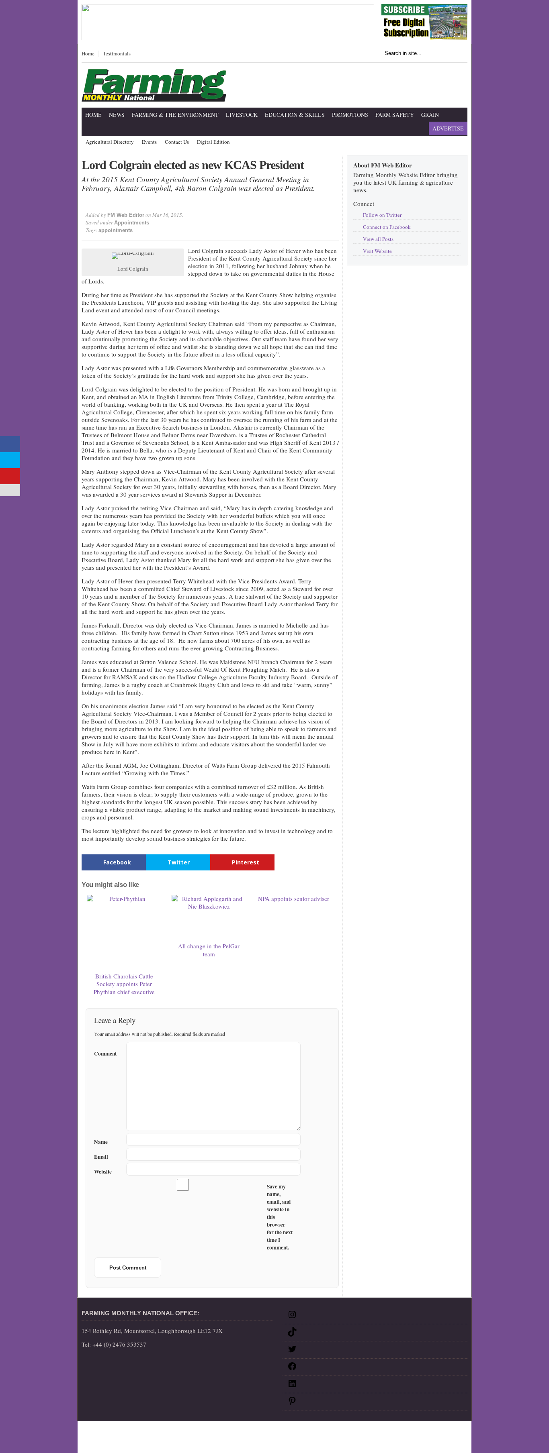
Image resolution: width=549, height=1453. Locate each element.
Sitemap (109, 1430)
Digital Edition (213, 142)
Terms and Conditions (206, 1430)
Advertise (448, 128)
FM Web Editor (125, 215)
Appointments (131, 223)
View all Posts (378, 239)
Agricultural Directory (110, 142)
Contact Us (177, 142)
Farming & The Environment (175, 114)
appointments (115, 230)
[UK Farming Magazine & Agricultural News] (154, 96)
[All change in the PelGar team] (209, 917)
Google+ (248, 1430)
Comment (105, 1052)
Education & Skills (295, 114)
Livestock (242, 114)
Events (149, 142)
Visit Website (377, 251)
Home (88, 54)
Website (103, 1172)
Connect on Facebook (387, 226)
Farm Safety (394, 114)
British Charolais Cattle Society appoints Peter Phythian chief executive (124, 984)
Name (101, 1142)
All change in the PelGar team (209, 950)
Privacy (165, 1430)
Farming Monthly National (431, 1430)
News (117, 114)
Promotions (350, 114)
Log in (458, 1443)
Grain (430, 114)
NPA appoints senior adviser (293, 899)
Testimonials (117, 54)
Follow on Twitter (382, 214)
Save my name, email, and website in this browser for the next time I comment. (280, 1217)
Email (101, 1157)
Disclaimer (137, 1430)
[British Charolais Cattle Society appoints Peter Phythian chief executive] (124, 932)
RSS (268, 1430)
